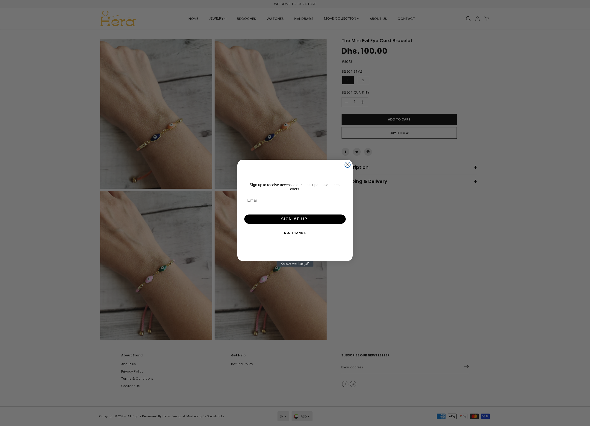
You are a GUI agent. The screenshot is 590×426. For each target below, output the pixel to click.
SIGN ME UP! (295, 219)
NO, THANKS (295, 233)
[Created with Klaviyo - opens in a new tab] (295, 264)
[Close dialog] (347, 164)
